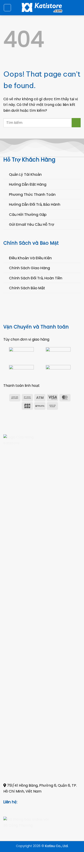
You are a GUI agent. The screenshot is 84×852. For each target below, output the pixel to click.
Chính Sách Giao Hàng (29, 268)
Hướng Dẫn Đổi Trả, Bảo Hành (34, 204)
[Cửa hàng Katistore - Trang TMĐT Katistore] (42, 7)
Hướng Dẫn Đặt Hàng (27, 184)
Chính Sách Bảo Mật (27, 288)
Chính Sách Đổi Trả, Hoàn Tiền (35, 278)
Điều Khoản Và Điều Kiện (30, 258)
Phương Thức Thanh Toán (32, 194)
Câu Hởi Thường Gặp (28, 214)
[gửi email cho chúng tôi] (28, 802)
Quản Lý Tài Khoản (25, 174)
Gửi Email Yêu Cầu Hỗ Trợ (31, 224)
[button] (7, 7)
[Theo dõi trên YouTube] (40, 802)
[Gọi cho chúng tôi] (34, 802)
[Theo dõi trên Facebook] (22, 802)
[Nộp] (76, 122)
